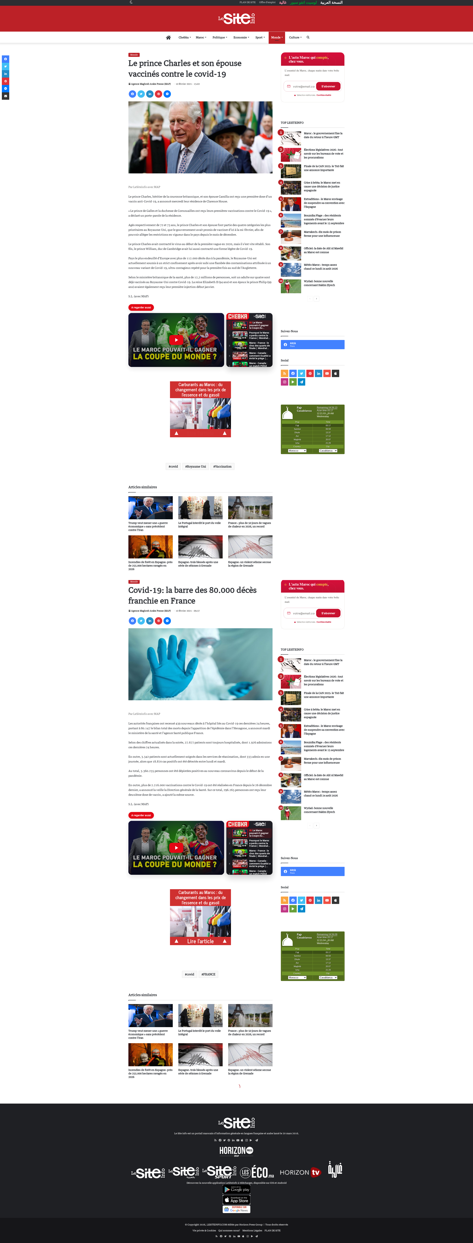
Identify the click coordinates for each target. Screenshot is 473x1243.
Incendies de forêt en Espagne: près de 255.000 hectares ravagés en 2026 (150, 565)
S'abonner (328, 86)
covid (174, 466)
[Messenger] (167, 94)
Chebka (184, 37)
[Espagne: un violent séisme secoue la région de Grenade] (250, 546)
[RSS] (216, 1140)
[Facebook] (132, 94)
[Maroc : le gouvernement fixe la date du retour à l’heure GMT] (291, 138)
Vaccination (223, 466)
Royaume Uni (196, 466)
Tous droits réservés (276, 1224)
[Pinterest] (158, 94)
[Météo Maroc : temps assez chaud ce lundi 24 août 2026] (291, 270)
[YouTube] (238, 1140)
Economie (240, 37)
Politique (219, 37)
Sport (259, 37)
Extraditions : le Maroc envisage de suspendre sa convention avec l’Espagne (324, 202)
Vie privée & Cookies (204, 1230)
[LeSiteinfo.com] (236, 18)
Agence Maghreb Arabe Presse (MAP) (151, 84)
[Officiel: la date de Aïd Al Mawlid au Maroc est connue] (291, 253)
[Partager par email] (5, 96)
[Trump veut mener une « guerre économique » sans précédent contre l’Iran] (150, 507)
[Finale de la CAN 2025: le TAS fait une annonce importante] (291, 171)
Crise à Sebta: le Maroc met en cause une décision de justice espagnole (322, 186)
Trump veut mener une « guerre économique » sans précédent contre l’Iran (148, 526)
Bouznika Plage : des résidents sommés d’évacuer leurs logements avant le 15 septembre (324, 219)
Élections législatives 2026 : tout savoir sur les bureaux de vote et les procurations (323, 153)
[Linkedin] (150, 94)
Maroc (200, 37)
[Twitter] (141, 94)
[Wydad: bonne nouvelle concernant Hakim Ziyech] (291, 286)
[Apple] (243, 1140)
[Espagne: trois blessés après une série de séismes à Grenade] (200, 546)
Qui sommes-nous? (229, 1230)
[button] (176, 340)
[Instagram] (247, 1140)
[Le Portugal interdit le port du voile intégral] (200, 507)
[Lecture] (176, 340)
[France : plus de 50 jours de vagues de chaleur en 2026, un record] (250, 507)
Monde (275, 37)
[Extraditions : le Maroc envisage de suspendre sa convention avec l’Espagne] (291, 204)
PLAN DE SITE (272, 1230)
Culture (294, 37)
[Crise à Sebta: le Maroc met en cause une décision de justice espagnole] (291, 188)
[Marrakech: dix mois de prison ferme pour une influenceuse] (291, 237)
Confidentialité (324, 95)
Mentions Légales (252, 1230)
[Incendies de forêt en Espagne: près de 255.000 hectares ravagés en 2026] (150, 546)
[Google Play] (252, 1140)
